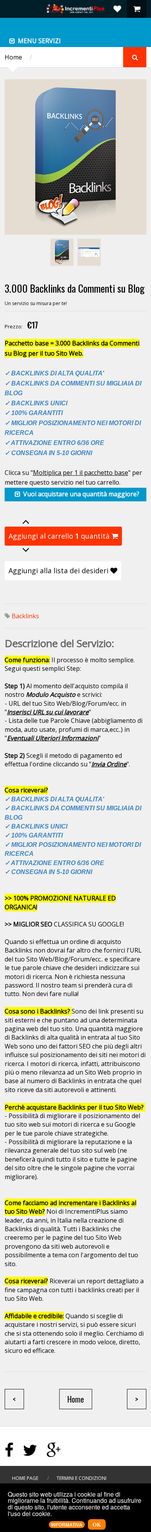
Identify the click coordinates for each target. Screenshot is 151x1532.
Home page (25, 1478)
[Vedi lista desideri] (117, 9)
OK (97, 1524)
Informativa (66, 1524)
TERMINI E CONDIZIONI (81, 1478)
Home (13, 57)
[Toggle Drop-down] (12, 41)
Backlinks (25, 616)
